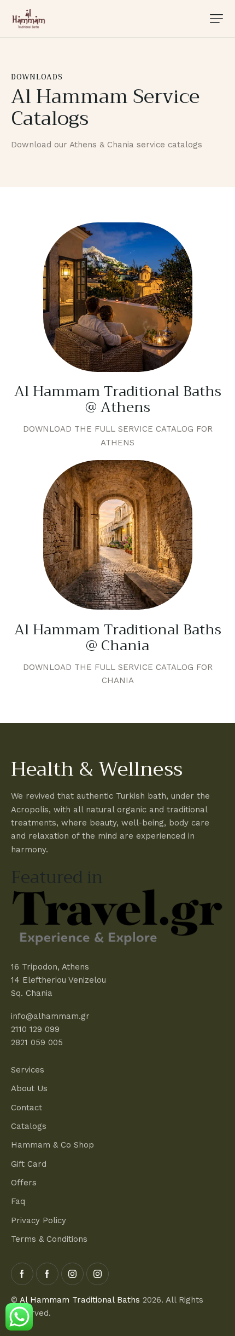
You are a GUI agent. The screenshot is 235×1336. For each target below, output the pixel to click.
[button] (216, 18)
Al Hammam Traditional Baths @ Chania (117, 638)
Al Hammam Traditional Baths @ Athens (117, 400)
